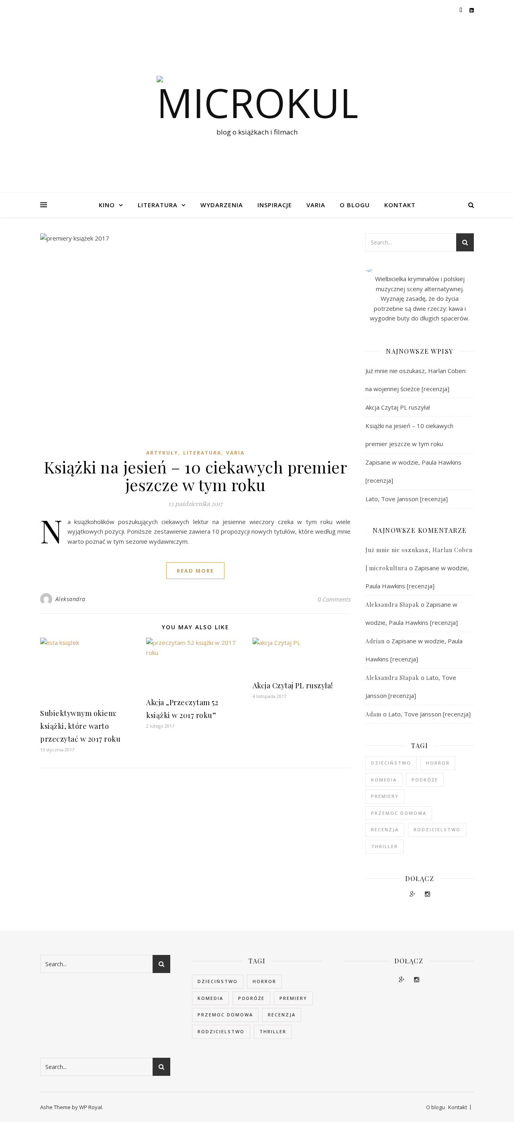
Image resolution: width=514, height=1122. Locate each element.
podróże (425, 780)
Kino (107, 205)
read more (195, 570)
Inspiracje (274, 205)
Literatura (157, 205)
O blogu (355, 205)
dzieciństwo (391, 763)
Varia (315, 205)
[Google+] (413, 894)
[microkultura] (257, 99)
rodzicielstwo (437, 829)
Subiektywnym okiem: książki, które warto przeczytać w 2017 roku (80, 726)
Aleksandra (70, 599)
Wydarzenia (221, 205)
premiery (385, 796)
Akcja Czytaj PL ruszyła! (293, 685)
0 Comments (334, 599)
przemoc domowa (398, 813)
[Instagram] (427, 894)
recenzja (385, 829)
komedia (384, 780)
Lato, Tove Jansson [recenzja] (406, 499)
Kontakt (400, 205)
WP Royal (90, 1107)
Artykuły (162, 452)
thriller (384, 846)
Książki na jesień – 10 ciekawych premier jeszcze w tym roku (195, 475)
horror (438, 763)
